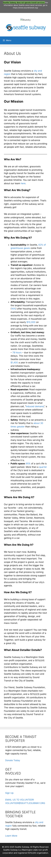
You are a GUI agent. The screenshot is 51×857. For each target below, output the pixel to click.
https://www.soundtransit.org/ (25, 8)
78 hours (17, 352)
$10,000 (31, 322)
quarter (43, 467)
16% (13, 308)
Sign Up (9, 793)
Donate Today (12, 760)
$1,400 (15, 362)
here (23, 183)
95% (28, 463)
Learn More (11, 835)
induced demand (35, 406)
